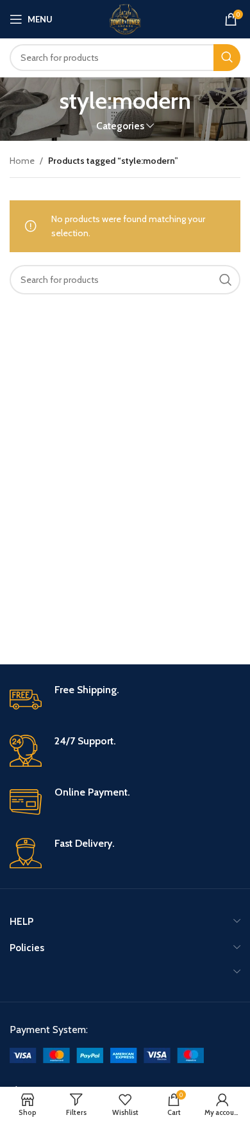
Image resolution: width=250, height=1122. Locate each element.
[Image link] (107, 1054)
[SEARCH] (226, 57)
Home (22, 160)
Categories (120, 126)
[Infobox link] (125, 700)
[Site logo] (125, 18)
